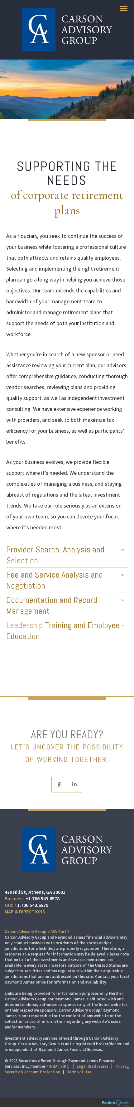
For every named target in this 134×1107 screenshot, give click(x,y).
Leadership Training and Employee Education (63, 631)
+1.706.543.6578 (43, 898)
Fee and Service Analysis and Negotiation (54, 580)
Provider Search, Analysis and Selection (55, 555)
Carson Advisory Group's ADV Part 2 (37, 931)
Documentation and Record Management (51, 605)
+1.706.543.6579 (31, 905)
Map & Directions (25, 911)
